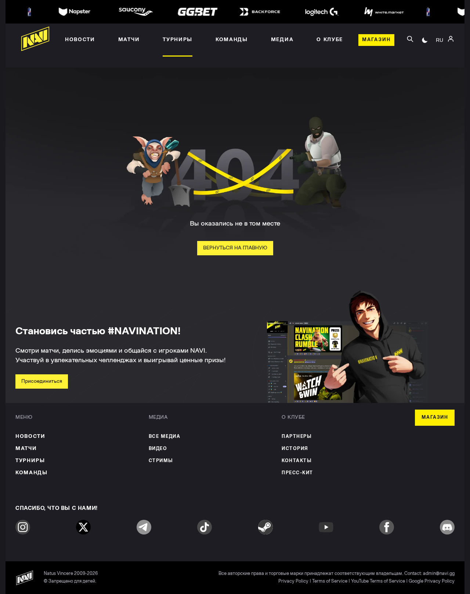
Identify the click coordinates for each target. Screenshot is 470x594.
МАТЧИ (26, 448)
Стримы (161, 460)
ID (439, 70)
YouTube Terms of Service (378, 581)
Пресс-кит (297, 473)
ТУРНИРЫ (30, 460)
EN (439, 59)
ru (439, 40)
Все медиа (165, 436)
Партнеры (297, 436)
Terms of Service (329, 581)
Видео (158, 448)
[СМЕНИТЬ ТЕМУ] (424, 40)
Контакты (297, 460)
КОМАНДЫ (31, 472)
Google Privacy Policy (432, 581)
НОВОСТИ (30, 436)
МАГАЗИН (435, 417)
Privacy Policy (293, 581)
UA (439, 48)
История (295, 448)
